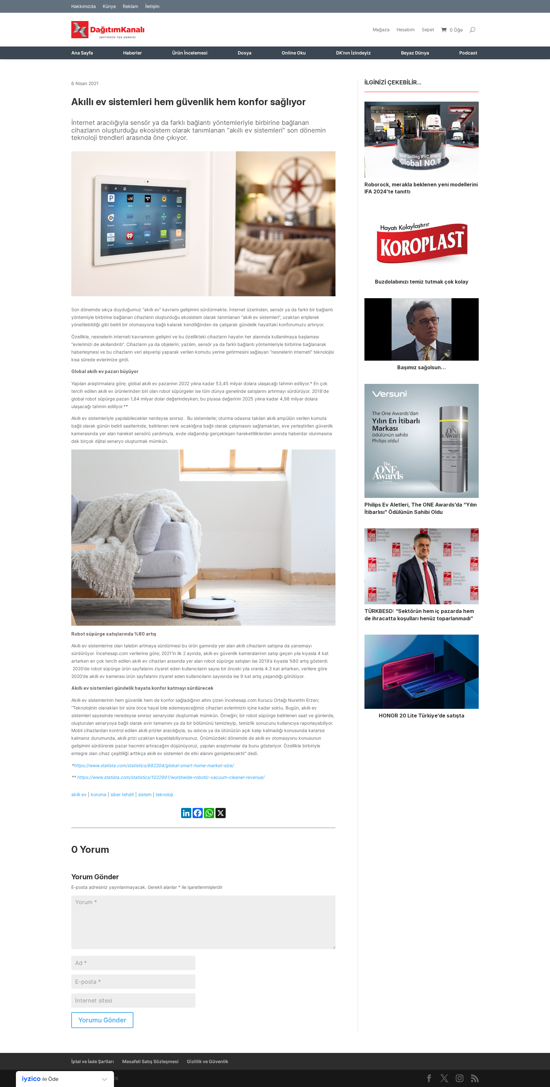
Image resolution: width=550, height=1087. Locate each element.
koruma (98, 794)
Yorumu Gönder (102, 1020)
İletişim (152, 6)
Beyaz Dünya (415, 53)
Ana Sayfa (82, 53)
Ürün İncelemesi (190, 53)
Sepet (428, 29)
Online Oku (294, 53)
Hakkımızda (83, 6)
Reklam (130, 6)
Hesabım (406, 29)
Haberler (132, 53)
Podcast (468, 53)
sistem (145, 794)
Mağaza (381, 29)
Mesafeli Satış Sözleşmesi (150, 1061)
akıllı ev (79, 794)
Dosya (244, 53)
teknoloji (164, 794)
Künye (109, 6)
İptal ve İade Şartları (92, 1061)
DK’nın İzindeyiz (353, 53)
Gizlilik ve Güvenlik (207, 1061)
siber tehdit (122, 794)
